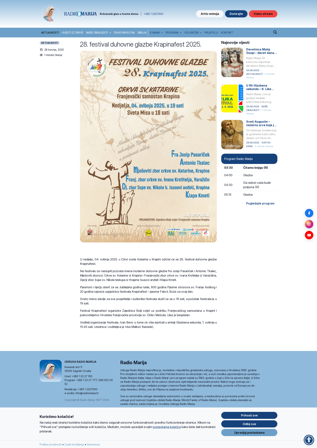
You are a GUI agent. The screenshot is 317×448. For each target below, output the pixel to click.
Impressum (93, 444)
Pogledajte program (260, 203)
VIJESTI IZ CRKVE (72, 32)
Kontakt (227, 32)
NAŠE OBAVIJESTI (97, 32)
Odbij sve (249, 424)
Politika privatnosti (50, 444)
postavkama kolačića (167, 427)
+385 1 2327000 (153, 13)
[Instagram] (309, 224)
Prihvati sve (249, 415)
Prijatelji (211, 32)
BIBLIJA (142, 32)
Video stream (263, 14)
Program (172, 32)
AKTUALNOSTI (50, 32)
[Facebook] (309, 213)
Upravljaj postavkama (249, 432)
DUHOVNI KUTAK (124, 32)
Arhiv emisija (210, 14)
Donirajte (236, 14)
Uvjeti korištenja (74, 444)
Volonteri (191, 32)
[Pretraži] (275, 32)
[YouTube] (309, 235)
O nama (155, 32)
